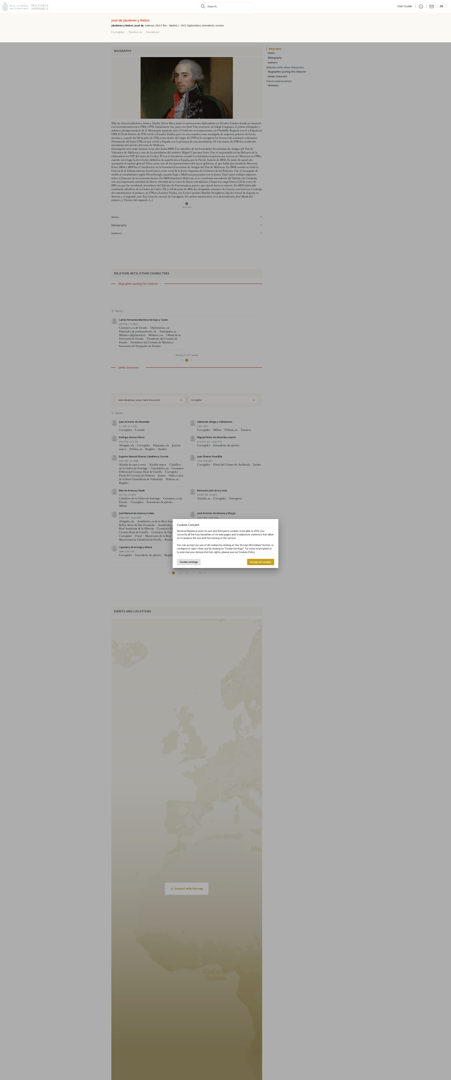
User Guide (405, 6)
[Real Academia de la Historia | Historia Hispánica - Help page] (420, 6)
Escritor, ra (135, 32)
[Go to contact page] (431, 6)
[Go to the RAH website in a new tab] (15, 6)
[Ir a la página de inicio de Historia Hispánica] (38, 6)
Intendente (152, 32)
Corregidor (117, 32)
